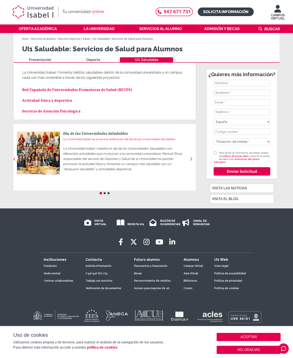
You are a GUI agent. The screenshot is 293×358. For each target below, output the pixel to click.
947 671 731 (177, 11)
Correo (188, 288)
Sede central (52, 273)
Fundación (50, 265)
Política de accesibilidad (230, 273)
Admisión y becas (222, 28)
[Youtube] (159, 242)
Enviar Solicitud (242, 171)
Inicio (25, 38)
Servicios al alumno (160, 28)
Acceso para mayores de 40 (151, 288)
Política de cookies (226, 288)
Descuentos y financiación (150, 265)
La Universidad (99, 28)
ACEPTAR (248, 337)
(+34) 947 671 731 (97, 273)
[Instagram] (146, 242)
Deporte (93, 60)
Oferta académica (38, 28)
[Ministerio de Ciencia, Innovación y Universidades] (55, 315)
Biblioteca (190, 280)
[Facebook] (121, 242)
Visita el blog (225, 199)
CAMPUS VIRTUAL (278, 16)
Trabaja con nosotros (99, 280)
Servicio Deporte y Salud (74, 38)
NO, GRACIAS (248, 350)
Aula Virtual (191, 273)
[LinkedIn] (172, 242)
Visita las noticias (229, 188)
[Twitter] (133, 242)
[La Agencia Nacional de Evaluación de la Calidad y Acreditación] (117, 315)
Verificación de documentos (103, 288)
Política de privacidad (228, 280)
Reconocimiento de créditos (152, 280)
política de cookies (102, 347)
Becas (138, 273)
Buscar (272, 29)
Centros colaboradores (58, 280)
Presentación (40, 60)
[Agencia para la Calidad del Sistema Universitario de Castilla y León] (149, 315)
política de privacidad (235, 156)
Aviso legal (221, 265)
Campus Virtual (193, 265)
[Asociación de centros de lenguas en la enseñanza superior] (210, 316)
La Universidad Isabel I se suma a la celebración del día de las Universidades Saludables (119, 139)
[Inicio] (79, 12)
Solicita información (225, 11)
